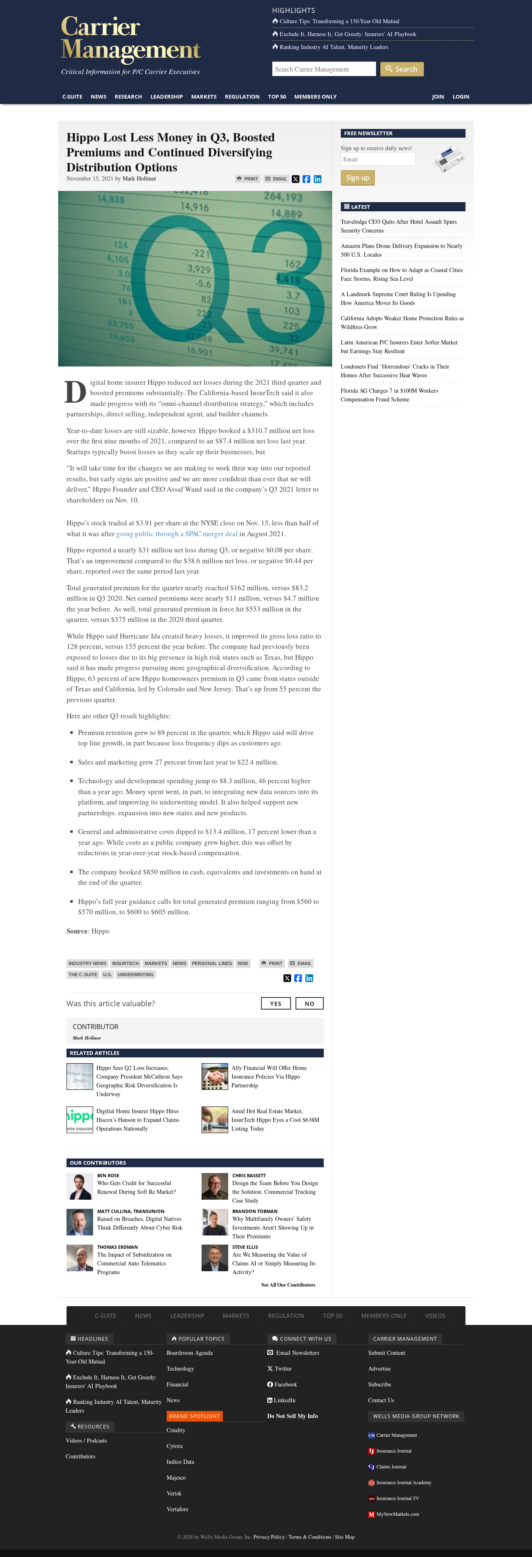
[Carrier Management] (159, 40)
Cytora (174, 1446)
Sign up (357, 177)
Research (128, 96)
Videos (435, 1315)
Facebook (285, 1384)
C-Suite (72, 96)
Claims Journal (391, 1466)
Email (279, 178)
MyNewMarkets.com (398, 1513)
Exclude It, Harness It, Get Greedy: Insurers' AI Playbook (348, 34)
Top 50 (277, 96)
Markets (204, 96)
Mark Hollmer (139, 178)
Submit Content (386, 1352)
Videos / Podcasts (86, 1440)
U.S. (107, 974)
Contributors (80, 1456)
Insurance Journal (394, 1450)
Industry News (87, 963)
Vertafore (177, 1509)
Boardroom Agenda (190, 1352)
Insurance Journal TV (398, 1498)
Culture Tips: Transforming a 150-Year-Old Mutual (339, 21)
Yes (276, 1003)
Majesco (176, 1477)
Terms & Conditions (309, 1536)
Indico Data (180, 1461)
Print (250, 178)
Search (405, 69)
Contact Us (381, 1400)
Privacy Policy (269, 1536)
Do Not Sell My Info (292, 1415)
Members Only (315, 96)
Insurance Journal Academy (404, 1482)
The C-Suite (83, 974)
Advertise (379, 1368)
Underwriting (136, 974)
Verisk (174, 1493)
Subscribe (379, 1384)
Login (461, 96)
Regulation (242, 96)
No (310, 1003)
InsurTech (125, 963)
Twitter (282, 1368)
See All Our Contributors (288, 1284)
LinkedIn (284, 1400)
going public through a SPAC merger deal (177, 533)
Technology (180, 1368)
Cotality (176, 1430)
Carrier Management (397, 1434)
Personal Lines (212, 963)
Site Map (345, 1536)
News (98, 96)
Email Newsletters (297, 1352)
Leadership (166, 96)
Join (438, 96)
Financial (177, 1384)
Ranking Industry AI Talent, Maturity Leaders (334, 47)
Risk (243, 963)
